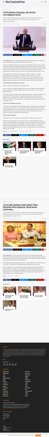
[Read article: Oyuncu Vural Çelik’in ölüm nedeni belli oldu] (39, 291)
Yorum (26, 396)
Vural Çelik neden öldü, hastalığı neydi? (9, 310)
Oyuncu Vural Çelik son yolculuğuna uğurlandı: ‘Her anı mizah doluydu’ (24, 296)
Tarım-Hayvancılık (28, 391)
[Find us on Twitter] (7, 364)
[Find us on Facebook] (4, 364)
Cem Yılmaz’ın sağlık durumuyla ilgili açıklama (9, 166)
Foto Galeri (5, 383)
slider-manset (29, 131)
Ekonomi (6, 149)
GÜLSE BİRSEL (10, 276)
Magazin (6, 164)
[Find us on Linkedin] (13, 364)
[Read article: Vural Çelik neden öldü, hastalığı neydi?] (9, 305)
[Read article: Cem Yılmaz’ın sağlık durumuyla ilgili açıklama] (9, 161)
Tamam (38, 435)
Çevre (4, 374)
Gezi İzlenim (5, 384)
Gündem (21, 149)
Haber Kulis (5, 394)
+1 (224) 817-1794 (6, 430)
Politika (8, 9)
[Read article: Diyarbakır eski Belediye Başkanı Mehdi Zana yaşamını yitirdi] (39, 146)
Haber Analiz (5, 391)
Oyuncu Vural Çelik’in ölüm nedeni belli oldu (39, 296)
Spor (26, 389)
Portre (26, 384)
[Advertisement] (24, 5)
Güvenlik (4, 389)
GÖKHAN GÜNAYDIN (14, 131)
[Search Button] (45, 2)
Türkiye (26, 392)
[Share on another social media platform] (45, 55)
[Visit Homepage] (15, 2)
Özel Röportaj (28, 381)
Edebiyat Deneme (6, 378)
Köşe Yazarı (27, 373)
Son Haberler (27, 387)
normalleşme (21, 131)
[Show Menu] (3, 2)
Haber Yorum (27, 371)
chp (7, 131)
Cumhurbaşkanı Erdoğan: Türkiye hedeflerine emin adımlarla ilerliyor (24, 151)
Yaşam (26, 394)
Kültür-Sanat (9, 201)
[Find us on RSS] (15, 364)
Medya (26, 378)
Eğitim (4, 379)
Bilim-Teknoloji (6, 371)
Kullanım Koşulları (6, 415)
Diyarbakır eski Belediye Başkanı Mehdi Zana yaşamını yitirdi (39, 151)
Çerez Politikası (6, 417)
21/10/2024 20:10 (6, 23)
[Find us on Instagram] (10, 364)
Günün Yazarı (5, 387)
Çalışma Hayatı (6, 373)
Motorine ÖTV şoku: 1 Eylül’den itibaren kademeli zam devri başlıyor (9, 152)
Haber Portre (5, 396)
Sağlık (26, 386)
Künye (4, 418)
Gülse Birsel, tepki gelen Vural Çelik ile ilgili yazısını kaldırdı (9, 296)
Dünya (4, 376)
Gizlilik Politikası (6, 413)
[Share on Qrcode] (43, 55)
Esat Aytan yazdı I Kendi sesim (9, 402)
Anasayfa (4, 9)
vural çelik (16, 276)
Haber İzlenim (5, 392)
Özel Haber (27, 379)
